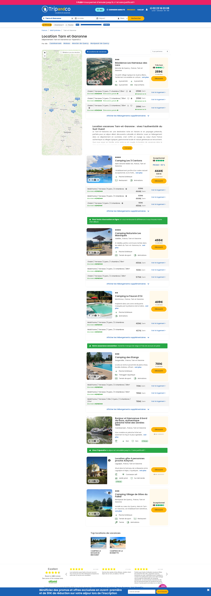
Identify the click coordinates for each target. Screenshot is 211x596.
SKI (101, 9)
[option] (92, 575)
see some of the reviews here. (52, 578)
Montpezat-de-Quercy (100, 43)
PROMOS (131, 9)
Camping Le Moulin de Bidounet (96, 553)
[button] (121, 9)
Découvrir (159, 78)
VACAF (140, 9)
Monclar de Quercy (122, 68)
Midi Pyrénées (55, 30)
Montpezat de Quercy (123, 499)
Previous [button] (66, 574)
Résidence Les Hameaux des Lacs (131, 63)
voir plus (145, 77)
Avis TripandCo (137, 587)
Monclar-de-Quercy (80, 43)
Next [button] (167, 574)
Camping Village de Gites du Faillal (131, 495)
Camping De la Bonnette (116, 552)
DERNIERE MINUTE (117, 9)
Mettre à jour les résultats (72, 52)
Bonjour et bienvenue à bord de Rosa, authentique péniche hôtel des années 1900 (131, 421)
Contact (111, 587)
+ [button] (44, 52)
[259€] (75, 113)
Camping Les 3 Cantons (128, 160)
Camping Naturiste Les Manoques (128, 234)
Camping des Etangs (127, 357)
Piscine (70, 25)
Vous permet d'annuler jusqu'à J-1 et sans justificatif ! (106, 2)
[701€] (53, 112)
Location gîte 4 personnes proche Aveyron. (130, 459)
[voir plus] (127, 148)
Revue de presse (123, 587)
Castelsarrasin (55, 43)
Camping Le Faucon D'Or (129, 296)
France (44, 30)
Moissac (67, 43)
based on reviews (52, 576)
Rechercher (136, 18)
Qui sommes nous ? (99, 587)
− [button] (44, 56)
